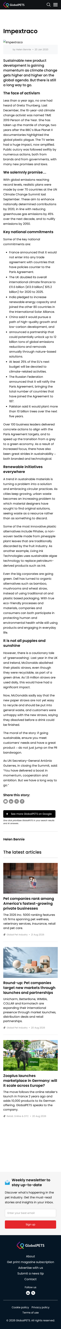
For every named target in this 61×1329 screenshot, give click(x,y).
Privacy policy (40, 1307)
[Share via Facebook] (22, 801)
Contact (30, 1279)
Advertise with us (30, 1268)
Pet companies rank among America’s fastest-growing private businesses (28, 903)
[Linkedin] (28, 1293)
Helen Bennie (23, 49)
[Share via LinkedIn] (11, 801)
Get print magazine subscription (30, 1262)
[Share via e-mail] (5, 801)
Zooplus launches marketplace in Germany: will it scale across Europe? (30, 1080)
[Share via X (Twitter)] (16, 801)
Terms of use (30, 1312)
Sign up (30, 1224)
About (30, 1256)
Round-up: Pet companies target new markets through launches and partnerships (29, 987)
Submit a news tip (30, 1273)
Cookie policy (20, 1307)
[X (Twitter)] (33, 1293)
